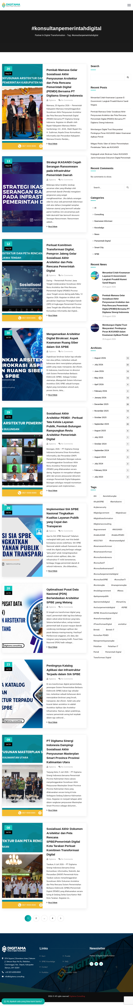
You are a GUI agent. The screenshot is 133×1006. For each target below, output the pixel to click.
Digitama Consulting (77, 996)
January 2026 (111, 397)
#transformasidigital (102, 618)
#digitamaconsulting (102, 524)
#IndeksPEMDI (117, 535)
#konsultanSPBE (101, 579)
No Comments (67, 100)
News (96, 234)
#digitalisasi (121, 513)
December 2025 (111, 404)
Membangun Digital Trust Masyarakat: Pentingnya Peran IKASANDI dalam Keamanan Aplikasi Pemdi (111, 133)
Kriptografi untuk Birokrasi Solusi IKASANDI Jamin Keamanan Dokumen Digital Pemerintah (110, 156)
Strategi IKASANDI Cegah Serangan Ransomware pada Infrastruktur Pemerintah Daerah (63, 169)
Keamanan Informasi (103, 221)
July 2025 (111, 437)
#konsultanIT (99, 563)
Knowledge (99, 228)
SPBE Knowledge (48, 961)
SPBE (96, 254)
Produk (67, 956)
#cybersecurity (100, 507)
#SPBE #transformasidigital (106, 613)
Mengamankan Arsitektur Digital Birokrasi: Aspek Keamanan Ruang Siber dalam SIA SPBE (63, 340)
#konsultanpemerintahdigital (106, 574)
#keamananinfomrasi (103, 546)
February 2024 (111, 470)
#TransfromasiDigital (103, 624)
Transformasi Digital (102, 657)
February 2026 (111, 391)
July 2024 (111, 463)
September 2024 (111, 450)
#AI (95, 496)
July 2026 (111, 364)
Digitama (52, 100)
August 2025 (111, 430)
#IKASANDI (117, 529)
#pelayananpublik (101, 596)
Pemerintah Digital (102, 241)
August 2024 (111, 457)
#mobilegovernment (102, 591)
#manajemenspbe (119, 585)
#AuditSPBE (99, 502)
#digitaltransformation (103, 518)
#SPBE (124, 607)
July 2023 (111, 477)
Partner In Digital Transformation (50, 35)
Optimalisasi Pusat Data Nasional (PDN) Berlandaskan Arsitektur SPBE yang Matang (62, 596)
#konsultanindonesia (103, 557)
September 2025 (111, 424)
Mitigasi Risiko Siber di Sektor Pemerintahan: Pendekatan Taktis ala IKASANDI (110, 145)
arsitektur (122, 624)
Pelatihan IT (113, 646)
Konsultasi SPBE (71, 972)
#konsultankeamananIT (104, 568)
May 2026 (111, 378)
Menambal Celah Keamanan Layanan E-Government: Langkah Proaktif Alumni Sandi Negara (109, 101)
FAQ (66, 961)
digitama (52, 767)
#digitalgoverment (101, 513)
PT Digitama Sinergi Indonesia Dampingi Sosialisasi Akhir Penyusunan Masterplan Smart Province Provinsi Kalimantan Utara (62, 751)
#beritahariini (116, 502)
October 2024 (111, 444)
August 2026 (111, 358)
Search (95, 66)
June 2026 (111, 371)
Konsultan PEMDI (101, 635)
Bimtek (97, 630)
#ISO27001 (98, 541)
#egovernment (100, 529)
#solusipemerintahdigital (104, 607)
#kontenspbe (99, 585)
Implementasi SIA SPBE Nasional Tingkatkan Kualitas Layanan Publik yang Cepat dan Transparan (62, 518)
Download (69, 967)
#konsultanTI (120, 579)
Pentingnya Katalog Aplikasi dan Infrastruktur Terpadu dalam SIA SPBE (63, 670)
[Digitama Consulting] (11, 5)
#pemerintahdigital (102, 602)
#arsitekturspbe (110, 496)
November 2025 (111, 411)
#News (120, 591)
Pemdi (96, 652)
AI (95, 208)
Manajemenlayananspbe (104, 641)
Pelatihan (98, 646)
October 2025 (111, 417)
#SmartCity (121, 602)
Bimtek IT (110, 630)
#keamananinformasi (103, 552)
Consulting (99, 214)
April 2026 (111, 384)
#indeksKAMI (99, 535)
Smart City (99, 247)
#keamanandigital (117, 541)
